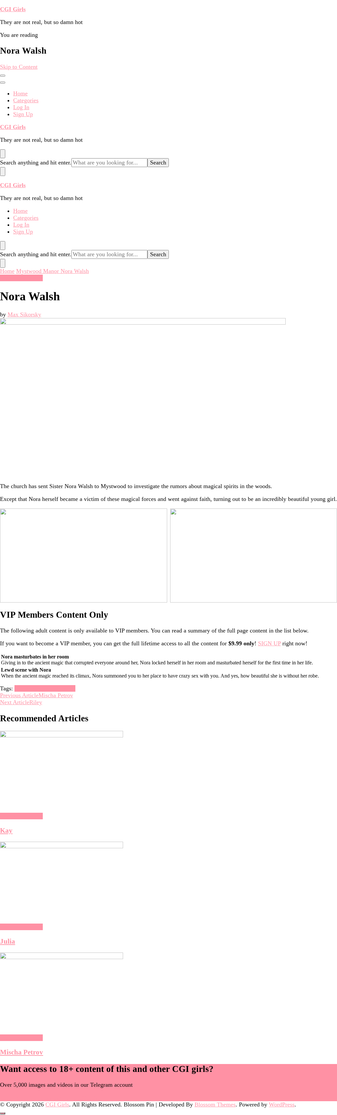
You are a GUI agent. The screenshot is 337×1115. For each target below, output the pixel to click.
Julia (7, 941)
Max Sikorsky (24, 314)
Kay (6, 830)
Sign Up (23, 114)
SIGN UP (269, 643)
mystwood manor (54, 688)
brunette (24, 688)
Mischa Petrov (21, 1052)
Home (20, 93)
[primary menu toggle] (2, 76)
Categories (26, 100)
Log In (21, 107)
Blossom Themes (215, 1104)
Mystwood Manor (21, 278)
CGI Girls (13, 9)
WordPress (282, 1104)
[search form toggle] (2, 153)
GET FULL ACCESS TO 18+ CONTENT (50, 1097)
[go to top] (2, 1113)
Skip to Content (19, 66)
